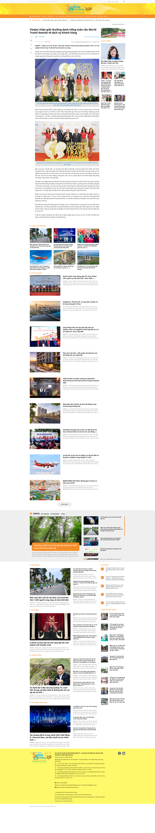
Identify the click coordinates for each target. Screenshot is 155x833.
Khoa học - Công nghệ (77, 16)
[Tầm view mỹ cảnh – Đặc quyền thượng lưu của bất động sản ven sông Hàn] (45, 362)
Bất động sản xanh (39, 702)
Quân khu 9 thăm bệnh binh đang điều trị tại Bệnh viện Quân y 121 (106, 105)
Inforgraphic (55, 514)
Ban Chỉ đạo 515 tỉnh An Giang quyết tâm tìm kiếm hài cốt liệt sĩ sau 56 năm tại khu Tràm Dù (115, 595)
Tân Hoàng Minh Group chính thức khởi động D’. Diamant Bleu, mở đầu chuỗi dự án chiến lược (50, 737)
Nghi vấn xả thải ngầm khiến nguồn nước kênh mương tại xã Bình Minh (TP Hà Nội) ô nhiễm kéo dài (111, 529)
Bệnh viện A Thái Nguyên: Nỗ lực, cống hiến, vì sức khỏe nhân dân (117, 668)
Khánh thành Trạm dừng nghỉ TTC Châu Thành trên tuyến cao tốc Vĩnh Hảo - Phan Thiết (80, 277)
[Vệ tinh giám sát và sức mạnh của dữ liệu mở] (91, 520)
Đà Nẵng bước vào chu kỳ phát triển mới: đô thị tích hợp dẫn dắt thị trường (87, 267)
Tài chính (35, 610)
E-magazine (46, 514)
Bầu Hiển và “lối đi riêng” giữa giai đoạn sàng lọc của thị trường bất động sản (84, 672)
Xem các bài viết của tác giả (91, 37)
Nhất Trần (41, 36)
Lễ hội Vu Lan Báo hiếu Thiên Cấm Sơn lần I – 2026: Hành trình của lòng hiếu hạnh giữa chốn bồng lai (71, 20)
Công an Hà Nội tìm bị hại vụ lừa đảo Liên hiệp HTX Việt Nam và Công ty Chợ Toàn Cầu (114, 586)
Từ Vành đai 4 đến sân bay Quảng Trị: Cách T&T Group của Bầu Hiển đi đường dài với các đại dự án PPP (50, 689)
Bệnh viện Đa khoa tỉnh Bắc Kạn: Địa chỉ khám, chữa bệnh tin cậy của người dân (117, 700)
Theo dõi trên (81, 42)
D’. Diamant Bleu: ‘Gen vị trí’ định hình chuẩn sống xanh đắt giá (83, 717)
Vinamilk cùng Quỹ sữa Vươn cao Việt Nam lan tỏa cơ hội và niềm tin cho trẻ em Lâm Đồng (80, 431)
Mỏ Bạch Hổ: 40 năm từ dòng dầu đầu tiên (85, 614)
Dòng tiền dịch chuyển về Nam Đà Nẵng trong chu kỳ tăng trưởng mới (79, 405)
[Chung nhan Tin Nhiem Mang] (63, 801)
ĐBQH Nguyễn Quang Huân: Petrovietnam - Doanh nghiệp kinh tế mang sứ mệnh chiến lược (85, 637)
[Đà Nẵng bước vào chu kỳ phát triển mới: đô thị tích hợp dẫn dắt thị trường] (88, 257)
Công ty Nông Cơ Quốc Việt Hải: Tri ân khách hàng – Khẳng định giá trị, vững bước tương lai (83, 684)
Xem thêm (64, 504)
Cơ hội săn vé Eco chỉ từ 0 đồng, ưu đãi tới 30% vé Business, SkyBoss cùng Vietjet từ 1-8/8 (81, 456)
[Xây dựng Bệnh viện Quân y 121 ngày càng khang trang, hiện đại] (119, 75)
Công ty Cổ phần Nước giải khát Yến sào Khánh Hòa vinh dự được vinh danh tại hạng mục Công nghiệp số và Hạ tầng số (84, 660)
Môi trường (51, 16)
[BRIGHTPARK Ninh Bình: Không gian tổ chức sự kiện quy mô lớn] (45, 490)
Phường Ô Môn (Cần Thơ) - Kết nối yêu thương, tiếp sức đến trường (115, 568)
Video (63, 514)
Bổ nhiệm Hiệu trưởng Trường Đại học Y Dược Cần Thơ (112, 62)
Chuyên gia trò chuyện (90, 16)
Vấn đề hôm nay (36, 16)
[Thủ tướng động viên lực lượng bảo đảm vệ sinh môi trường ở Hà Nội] (91, 541)
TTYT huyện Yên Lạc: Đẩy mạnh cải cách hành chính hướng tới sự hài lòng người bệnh (117, 626)
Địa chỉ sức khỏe (109, 610)
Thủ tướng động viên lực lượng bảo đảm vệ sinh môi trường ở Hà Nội (110, 539)
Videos (106, 16)
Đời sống (61, 16)
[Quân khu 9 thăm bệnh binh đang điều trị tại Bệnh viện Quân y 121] (106, 98)
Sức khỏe (44, 16)
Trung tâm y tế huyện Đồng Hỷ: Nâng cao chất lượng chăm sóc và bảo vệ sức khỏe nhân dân (117, 680)
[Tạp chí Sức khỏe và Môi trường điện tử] (77, 9)
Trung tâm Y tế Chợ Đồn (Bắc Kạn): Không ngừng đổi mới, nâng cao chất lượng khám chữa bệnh (116, 690)
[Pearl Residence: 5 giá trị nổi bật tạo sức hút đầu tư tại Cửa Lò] (64, 257)
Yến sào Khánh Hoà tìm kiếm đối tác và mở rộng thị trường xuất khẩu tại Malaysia (85, 625)
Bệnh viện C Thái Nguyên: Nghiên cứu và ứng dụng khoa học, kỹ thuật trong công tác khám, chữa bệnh (117, 637)
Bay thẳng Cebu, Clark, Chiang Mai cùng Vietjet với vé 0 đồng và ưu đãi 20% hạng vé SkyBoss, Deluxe (40, 267)
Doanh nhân (36, 655)
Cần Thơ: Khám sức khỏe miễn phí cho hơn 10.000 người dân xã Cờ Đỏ (115, 602)
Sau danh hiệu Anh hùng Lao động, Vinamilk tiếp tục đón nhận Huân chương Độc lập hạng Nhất (63, 246)
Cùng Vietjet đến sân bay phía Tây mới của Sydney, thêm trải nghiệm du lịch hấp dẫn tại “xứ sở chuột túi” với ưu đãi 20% (80, 329)
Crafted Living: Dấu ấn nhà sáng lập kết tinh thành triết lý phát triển (49, 643)
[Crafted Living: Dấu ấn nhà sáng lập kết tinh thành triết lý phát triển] (50, 626)
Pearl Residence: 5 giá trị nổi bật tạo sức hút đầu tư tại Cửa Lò (64, 267)
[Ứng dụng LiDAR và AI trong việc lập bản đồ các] (55, 530)
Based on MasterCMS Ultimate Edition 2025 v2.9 (43, 806)
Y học (56, 16)
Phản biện (100, 16)
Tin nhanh (47, 41)
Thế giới (67, 16)
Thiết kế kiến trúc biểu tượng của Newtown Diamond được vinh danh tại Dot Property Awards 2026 (81, 381)
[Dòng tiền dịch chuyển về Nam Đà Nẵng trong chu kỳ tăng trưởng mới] (45, 413)
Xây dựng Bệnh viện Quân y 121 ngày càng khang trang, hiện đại (119, 83)
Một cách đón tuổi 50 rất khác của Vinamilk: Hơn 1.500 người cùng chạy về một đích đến (40, 246)
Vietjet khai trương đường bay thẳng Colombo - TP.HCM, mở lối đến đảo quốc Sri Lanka (87, 246)
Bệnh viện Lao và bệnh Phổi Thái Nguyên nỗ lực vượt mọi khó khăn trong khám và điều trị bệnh (117, 648)
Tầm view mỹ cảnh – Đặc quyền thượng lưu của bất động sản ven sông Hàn (80, 354)
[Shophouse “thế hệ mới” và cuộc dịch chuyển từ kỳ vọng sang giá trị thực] (45, 311)
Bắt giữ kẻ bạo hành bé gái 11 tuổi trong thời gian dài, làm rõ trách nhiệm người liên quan (119, 106)
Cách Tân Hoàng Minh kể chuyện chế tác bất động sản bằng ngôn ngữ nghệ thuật (84, 728)
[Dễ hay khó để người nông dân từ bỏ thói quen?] (91, 552)
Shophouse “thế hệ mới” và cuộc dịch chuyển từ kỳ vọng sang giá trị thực (80, 303)
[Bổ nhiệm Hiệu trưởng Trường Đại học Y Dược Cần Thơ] (113, 51)
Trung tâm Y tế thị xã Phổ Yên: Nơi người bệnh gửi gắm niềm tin (117, 657)
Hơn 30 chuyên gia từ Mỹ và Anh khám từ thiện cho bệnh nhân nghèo (117, 615)
